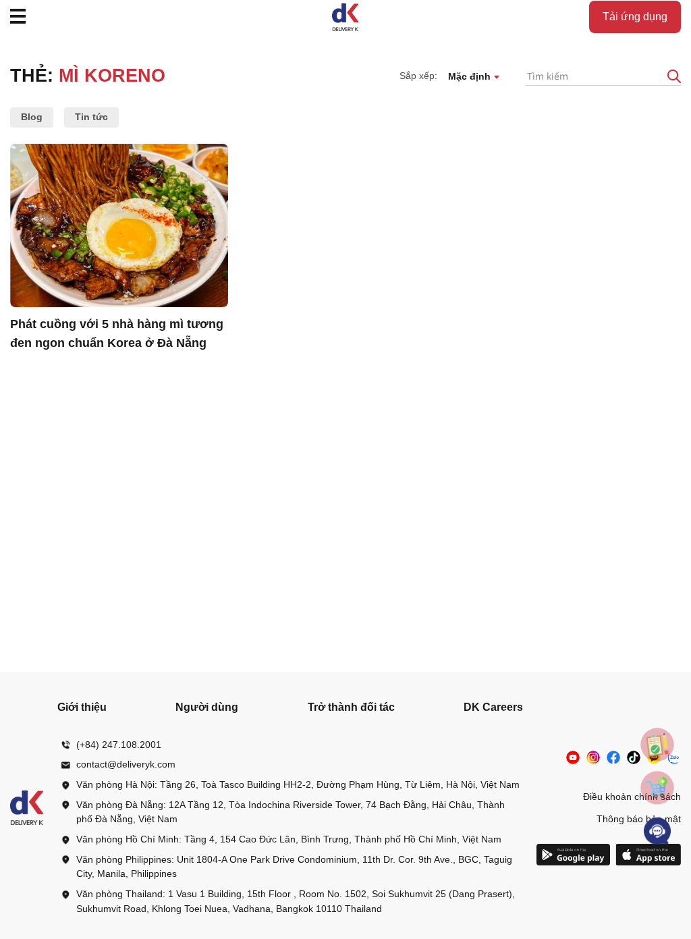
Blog (32, 116)
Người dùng (206, 707)
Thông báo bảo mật (639, 818)
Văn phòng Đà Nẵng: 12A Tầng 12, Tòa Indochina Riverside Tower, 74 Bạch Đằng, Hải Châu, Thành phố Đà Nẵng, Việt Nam (290, 812)
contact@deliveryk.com (125, 764)
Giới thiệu (82, 707)
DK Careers (493, 707)
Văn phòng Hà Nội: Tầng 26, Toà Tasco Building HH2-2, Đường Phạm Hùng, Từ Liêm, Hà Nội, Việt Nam (298, 784)
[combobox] (473, 76)
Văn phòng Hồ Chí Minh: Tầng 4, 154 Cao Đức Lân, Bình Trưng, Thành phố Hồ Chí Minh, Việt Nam (288, 839)
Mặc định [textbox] (469, 76)
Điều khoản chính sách (632, 796)
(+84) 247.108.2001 (118, 744)
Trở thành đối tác (351, 707)
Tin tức (91, 116)
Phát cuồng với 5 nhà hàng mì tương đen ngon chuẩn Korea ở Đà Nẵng (116, 333)
